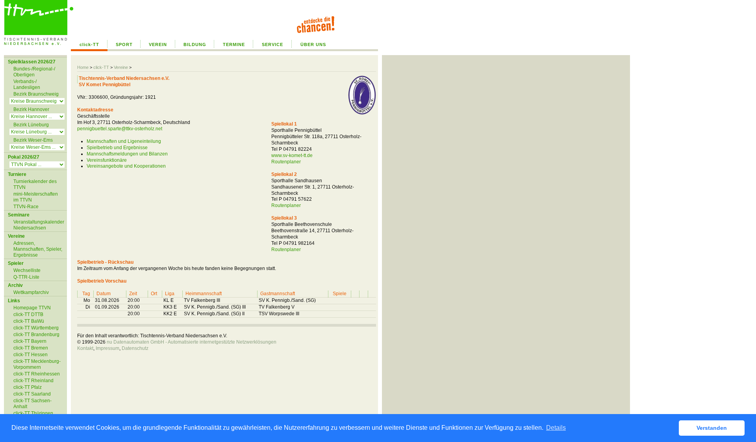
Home (83, 67)
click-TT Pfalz (27, 387)
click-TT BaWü (28, 321)
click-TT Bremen (30, 348)
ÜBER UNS (313, 44)
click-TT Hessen (30, 354)
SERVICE (272, 44)
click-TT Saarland (32, 394)
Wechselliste (27, 270)
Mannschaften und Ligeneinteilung (124, 141)
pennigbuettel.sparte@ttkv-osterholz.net (119, 128)
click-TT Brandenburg (36, 334)
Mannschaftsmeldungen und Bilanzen (127, 154)
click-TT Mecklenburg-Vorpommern (37, 364)
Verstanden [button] (712, 428)
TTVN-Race (26, 206)
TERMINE (234, 44)
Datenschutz (135, 348)
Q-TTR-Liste (26, 277)
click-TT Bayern (29, 341)
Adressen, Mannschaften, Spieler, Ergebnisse (37, 249)
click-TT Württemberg (36, 328)
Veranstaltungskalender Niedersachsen (38, 225)
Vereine (121, 67)
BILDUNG (194, 44)
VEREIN (158, 44)
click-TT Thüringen (33, 413)
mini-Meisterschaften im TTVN (35, 197)
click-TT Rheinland (33, 380)
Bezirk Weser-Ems (33, 140)
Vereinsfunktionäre (107, 160)
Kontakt (85, 348)
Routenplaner (286, 162)
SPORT (124, 44)
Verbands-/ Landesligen (26, 84)
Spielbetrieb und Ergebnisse (117, 147)
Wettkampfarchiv (31, 292)
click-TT (89, 44)
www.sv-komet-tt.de (292, 155)
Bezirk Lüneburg (31, 125)
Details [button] (556, 427)
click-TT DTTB (28, 314)
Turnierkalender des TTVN (35, 184)
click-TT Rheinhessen (36, 374)
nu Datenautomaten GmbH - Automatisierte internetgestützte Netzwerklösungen (191, 342)
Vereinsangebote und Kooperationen (126, 166)
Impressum (107, 348)
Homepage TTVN (32, 308)
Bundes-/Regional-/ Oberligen (34, 72)
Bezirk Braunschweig (36, 94)
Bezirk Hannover (31, 109)
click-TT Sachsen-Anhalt (32, 403)
